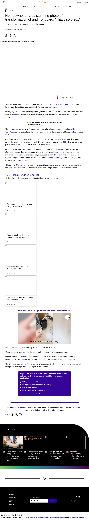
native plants (55, 158)
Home (33, 6)
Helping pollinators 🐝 (29, 387)
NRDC (62, 139)
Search (79, 2)
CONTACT (13, 504)
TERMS (12, 501)
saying (23, 364)
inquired (21, 357)
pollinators (61, 149)
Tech (48, 6)
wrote (54, 352)
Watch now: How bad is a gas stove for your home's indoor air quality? (44, 311)
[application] (44, 328)
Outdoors (67, 6)
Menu (86, 2)
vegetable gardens (68, 104)
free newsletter (19, 407)
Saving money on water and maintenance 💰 (37, 384)
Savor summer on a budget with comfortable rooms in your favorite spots (14, 456)
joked (17, 348)
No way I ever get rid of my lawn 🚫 (33, 390)
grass (23, 149)
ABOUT (11, 495)
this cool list (75, 407)
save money (22, 160)
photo (15, 114)
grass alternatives (52, 104)
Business (56, 6)
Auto (41, 6)
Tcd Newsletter (36, 497)
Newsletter (23, 6)
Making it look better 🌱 (30, 382)
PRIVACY (12, 498)
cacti (74, 114)
